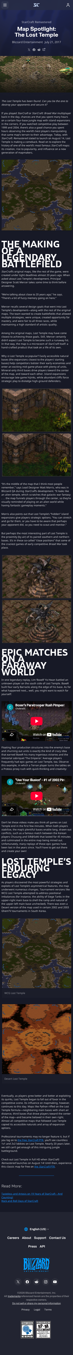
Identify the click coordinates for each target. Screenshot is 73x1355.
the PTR (44, 1166)
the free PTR (30, 1140)
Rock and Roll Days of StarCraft (19, 1201)
